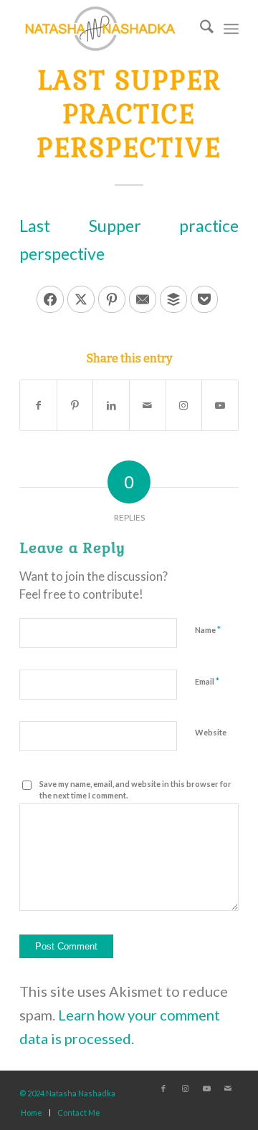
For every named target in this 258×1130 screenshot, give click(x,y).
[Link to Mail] (228, 1088)
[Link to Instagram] (184, 405)
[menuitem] (200, 28)
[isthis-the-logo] (107, 28)
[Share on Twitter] (81, 299)
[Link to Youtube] (220, 405)
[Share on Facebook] (50, 299)
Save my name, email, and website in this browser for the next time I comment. (135, 790)
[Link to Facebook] (163, 1088)
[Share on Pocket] (204, 299)
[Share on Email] (142, 299)
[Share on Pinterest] (111, 299)
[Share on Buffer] (173, 299)
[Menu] (231, 28)
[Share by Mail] (148, 405)
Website (210, 732)
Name (208, 629)
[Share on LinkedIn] (111, 405)
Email (207, 681)
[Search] (200, 28)
